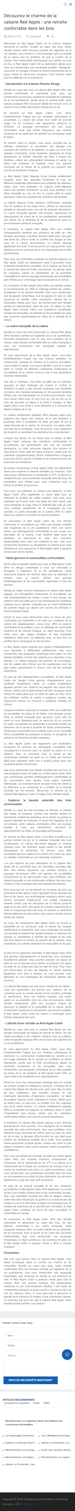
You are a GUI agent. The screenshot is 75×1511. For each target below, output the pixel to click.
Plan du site (30, 1504)
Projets (36, 1403)
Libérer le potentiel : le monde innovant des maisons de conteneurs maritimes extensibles (56, 1443)
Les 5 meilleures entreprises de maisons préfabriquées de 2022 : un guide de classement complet (56, 1435)
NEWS (47, 1403)
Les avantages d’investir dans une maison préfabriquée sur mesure (20, 1435)
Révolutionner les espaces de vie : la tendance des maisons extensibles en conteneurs (20, 1457)
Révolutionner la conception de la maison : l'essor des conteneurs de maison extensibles (20, 1450)
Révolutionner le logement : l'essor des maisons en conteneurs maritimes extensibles (56, 1457)
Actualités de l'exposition (16, 1403)
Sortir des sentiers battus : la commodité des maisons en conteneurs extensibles (56, 1450)
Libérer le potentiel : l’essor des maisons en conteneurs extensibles (20, 1464)
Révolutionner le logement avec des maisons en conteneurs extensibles (33, 1423)
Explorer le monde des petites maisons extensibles (20, 1443)
